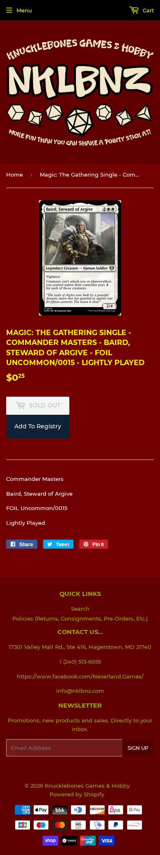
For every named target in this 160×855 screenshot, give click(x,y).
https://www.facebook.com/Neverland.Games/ (80, 676)
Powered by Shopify (77, 794)
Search (80, 608)
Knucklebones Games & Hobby (87, 785)
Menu (24, 10)
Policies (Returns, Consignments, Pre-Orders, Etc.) (80, 618)
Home (14, 174)
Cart (147, 10)
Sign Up (138, 748)
